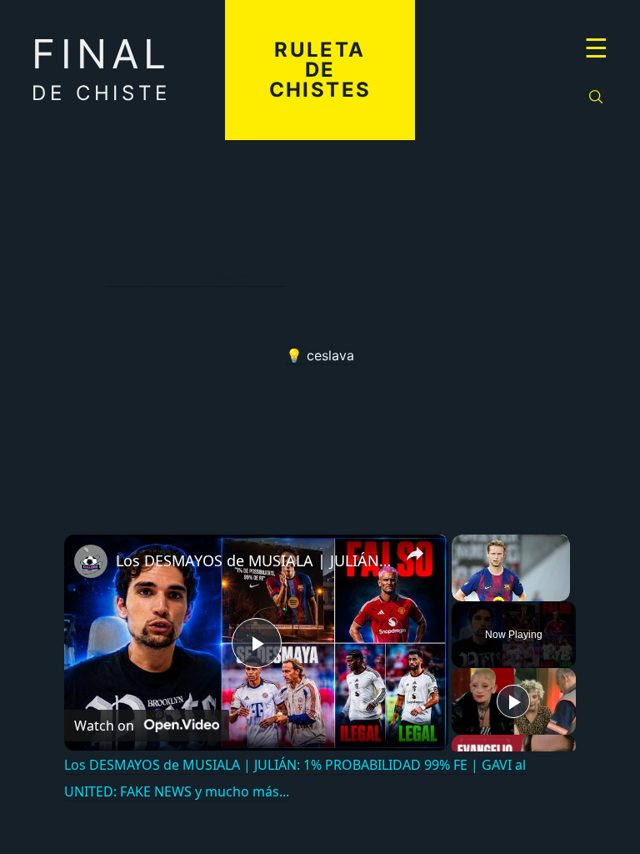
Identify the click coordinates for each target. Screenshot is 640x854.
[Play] (513, 701)
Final (101, 67)
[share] (415, 554)
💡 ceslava (320, 355)
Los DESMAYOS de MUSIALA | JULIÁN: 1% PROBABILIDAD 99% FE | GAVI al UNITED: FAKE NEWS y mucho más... (254, 560)
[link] (91, 561)
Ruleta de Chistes (320, 70)
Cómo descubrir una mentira (195, 277)
